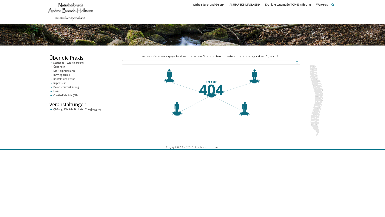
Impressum (59, 83)
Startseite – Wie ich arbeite (68, 62)
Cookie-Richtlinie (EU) (65, 95)
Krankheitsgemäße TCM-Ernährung (288, 4)
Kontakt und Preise (64, 79)
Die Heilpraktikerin (64, 70)
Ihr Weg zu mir (61, 75)
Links (56, 91)
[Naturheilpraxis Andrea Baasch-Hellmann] (70, 11)
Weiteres (322, 4)
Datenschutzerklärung (66, 87)
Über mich (59, 66)
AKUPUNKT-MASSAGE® (245, 4)
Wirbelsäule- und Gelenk (208, 4)
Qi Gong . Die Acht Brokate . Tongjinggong (77, 109)
